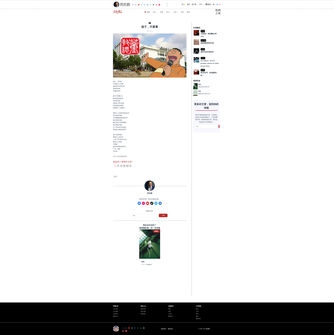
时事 (161, 12)
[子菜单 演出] (152, 14)
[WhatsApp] (39, 4)
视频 (148, 12)
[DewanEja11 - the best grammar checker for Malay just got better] (206, 57)
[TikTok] (30, 4)
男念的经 (143, 313)
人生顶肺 (115, 311)
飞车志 (202, 49)
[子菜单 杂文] (166, 14)
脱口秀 (202, 31)
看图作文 (170, 316)
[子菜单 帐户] (85, 7)
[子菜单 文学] (173, 14)
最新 (188, 12)
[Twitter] (33, 4)
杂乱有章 (143, 309)
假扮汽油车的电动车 (207, 52)
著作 (67, 4)
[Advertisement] (149, 283)
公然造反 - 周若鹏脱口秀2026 (209, 35)
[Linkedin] (36, 4)
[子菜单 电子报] (71, 7)
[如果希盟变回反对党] (206, 39)
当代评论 (115, 313)
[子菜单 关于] (78, 7)
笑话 (169, 309)
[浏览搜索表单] (92, 4)
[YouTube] (27, 4)
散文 (197, 309)
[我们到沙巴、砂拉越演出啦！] (206, 69)
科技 (169, 311)
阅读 (197, 316)
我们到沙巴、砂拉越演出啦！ (209, 74)
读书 (182, 12)
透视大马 (115, 316)
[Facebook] (21, 4)
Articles (203, 58)
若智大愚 (143, 311)
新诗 (197, 313)
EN (98, 4)
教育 (115, 176)
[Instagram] (24, 4)
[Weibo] (45, 4)
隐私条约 (163, 329)
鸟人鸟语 (203, 40)
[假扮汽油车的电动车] (206, 48)
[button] (90, 3)
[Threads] (42, 4)
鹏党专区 (198, 318)
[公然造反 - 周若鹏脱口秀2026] (206, 30)
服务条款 (170, 329)
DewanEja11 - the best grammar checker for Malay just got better (210, 63)
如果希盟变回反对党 (207, 43)
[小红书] (48, 4)
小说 (197, 311)
